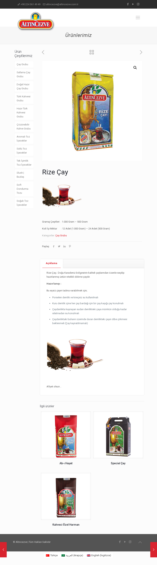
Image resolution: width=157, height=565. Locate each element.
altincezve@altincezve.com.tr (62, 4)
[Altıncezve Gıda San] (36, 21)
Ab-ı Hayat (66, 463)
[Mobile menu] (138, 17)
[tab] (51, 263)
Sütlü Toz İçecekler (22, 150)
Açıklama (51, 263)
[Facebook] (128, 4)
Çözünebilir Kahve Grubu (24, 126)
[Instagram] (138, 4)
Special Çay (118, 463)
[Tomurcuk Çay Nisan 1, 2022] (153, 549)
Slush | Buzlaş (20, 174)
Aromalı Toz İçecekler (23, 138)
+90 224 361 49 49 (30, 4)
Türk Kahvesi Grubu (23, 98)
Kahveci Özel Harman (65, 524)
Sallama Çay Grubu (23, 74)
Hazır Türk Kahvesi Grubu (22, 112)
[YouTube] (133, 4)
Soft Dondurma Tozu (22, 188)
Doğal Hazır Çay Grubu (23, 86)
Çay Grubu (61, 235)
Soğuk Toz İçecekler (22, 202)
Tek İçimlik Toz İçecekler (24, 162)
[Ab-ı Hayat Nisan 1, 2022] (3, 549)
